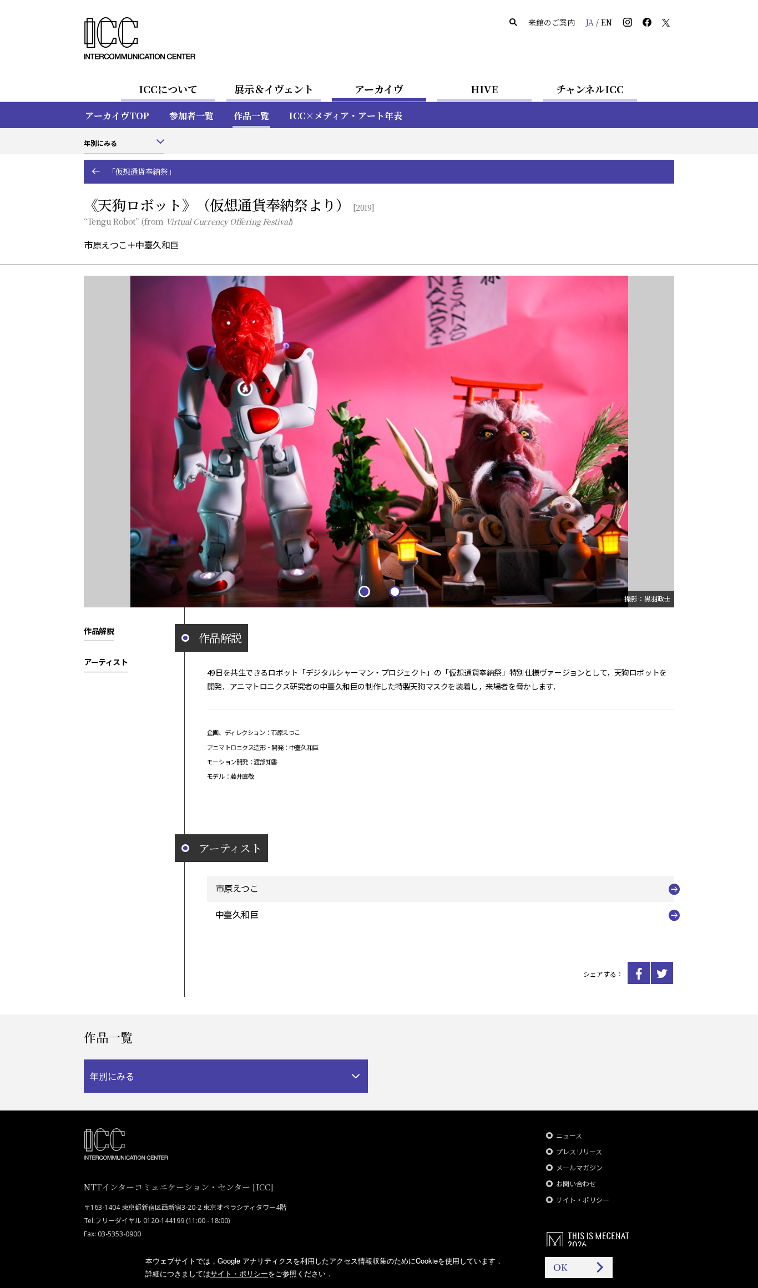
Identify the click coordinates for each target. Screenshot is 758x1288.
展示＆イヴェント (274, 89)
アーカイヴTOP (117, 115)
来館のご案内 (551, 22)
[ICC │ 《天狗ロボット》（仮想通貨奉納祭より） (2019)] (639, 973)
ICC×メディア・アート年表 (345, 115)
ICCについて (168, 89)
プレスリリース (579, 1152)
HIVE (484, 89)
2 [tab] (394, 591)
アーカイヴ (379, 89)
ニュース (569, 1135)
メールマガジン (579, 1168)
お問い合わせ (576, 1184)
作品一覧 (251, 115)
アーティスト (106, 661)
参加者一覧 (191, 115)
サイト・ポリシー (582, 1200)
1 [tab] (363, 591)
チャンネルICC (590, 89)
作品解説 (99, 630)
